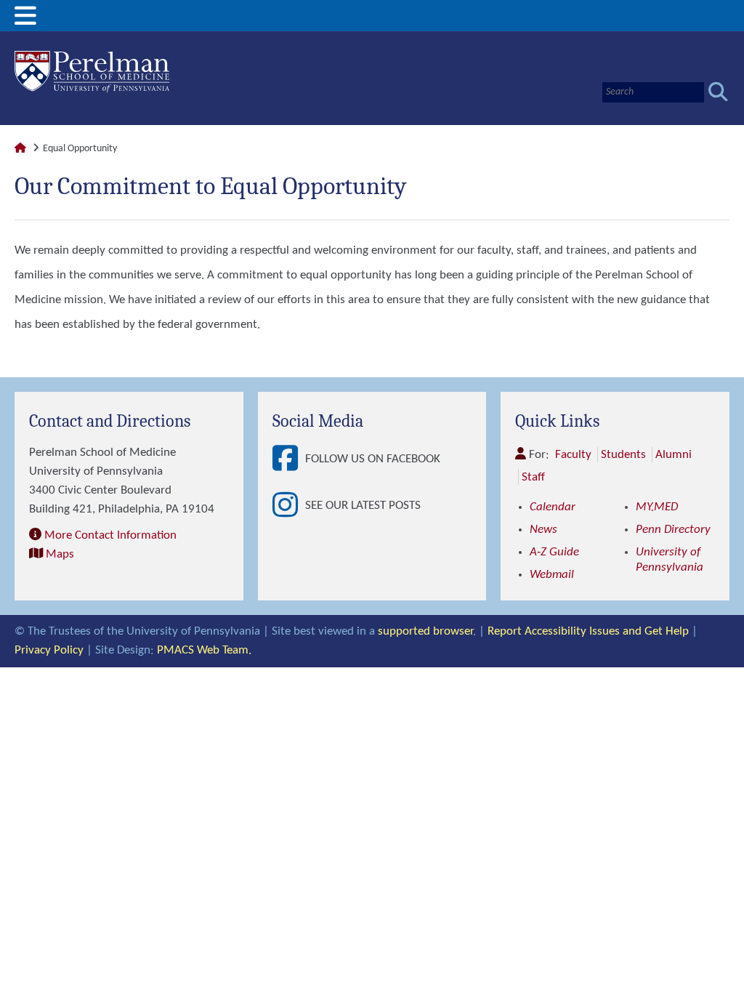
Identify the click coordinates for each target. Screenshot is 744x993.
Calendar (552, 507)
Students (623, 455)
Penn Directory (673, 529)
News (543, 529)
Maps (60, 554)
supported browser (425, 631)
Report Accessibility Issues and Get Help (588, 631)
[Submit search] (718, 92)
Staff (533, 477)
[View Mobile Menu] (25, 21)
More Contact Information (110, 535)
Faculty (573, 455)
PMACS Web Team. (204, 650)
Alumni (673, 455)
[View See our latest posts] (288, 506)
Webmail (552, 574)
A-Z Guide (554, 552)
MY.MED (657, 507)
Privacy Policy (49, 650)
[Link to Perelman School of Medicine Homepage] (20, 148)
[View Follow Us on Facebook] (288, 459)
